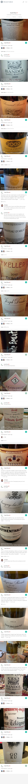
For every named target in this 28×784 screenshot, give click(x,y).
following (20, 16)
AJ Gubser (6, 205)
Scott (2, 51)
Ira (1, 201)
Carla (4, 92)
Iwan (4, 51)
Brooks (8, 47)
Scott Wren (6, 42)
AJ (11, 47)
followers (14, 16)
